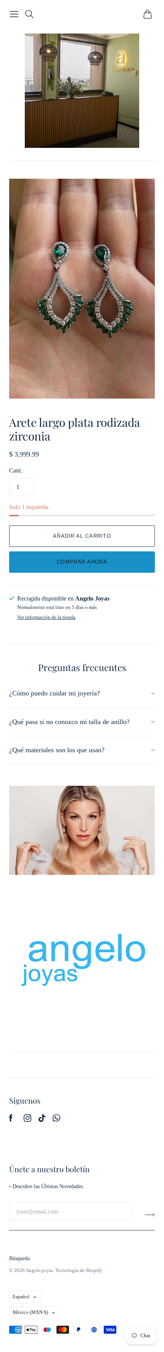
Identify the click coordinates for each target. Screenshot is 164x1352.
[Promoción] (82, 830)
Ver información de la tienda (46, 617)
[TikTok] (42, 1120)
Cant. (15, 470)
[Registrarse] (150, 1215)
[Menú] (14, 14)
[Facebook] (11, 1120)
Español (21, 1296)
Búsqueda (19, 1258)
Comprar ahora (82, 562)
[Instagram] (27, 1120)
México (30, 1312)
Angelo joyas (39, 1270)
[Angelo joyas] (82, 91)
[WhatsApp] (56, 1120)
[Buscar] (29, 14)
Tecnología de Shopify (78, 1270)
